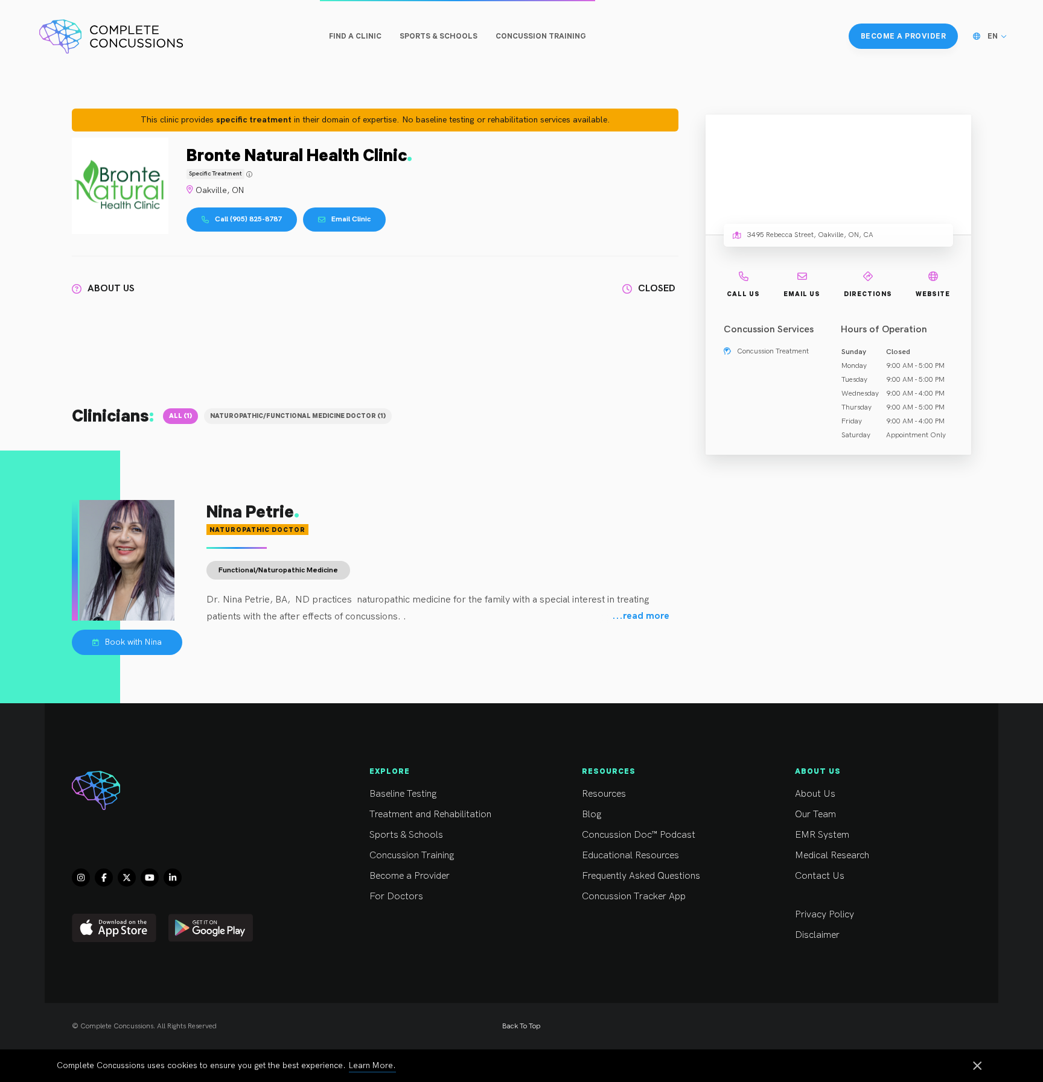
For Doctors (396, 896)
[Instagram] (81, 877)
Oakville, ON (220, 190)
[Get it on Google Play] (210, 928)
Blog (591, 814)
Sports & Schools (406, 835)
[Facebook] (104, 877)
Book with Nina (133, 642)
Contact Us (819, 876)
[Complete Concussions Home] (111, 36)
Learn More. (372, 1065)
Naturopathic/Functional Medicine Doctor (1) (298, 415)
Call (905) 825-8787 (248, 219)
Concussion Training (411, 855)
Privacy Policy (824, 914)
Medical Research (832, 855)
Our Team (815, 814)
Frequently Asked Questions (641, 876)
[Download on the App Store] (114, 928)
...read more (640, 616)
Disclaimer (817, 935)
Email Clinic (351, 219)
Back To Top (521, 1026)
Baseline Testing (402, 794)
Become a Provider (409, 876)
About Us (815, 794)
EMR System (822, 835)
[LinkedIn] (173, 877)
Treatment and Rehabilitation (430, 814)
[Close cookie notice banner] (977, 1067)
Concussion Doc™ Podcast (638, 835)
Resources (604, 794)
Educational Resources (630, 855)
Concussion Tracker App (634, 896)
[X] (127, 877)
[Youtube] (150, 877)
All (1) (180, 415)
